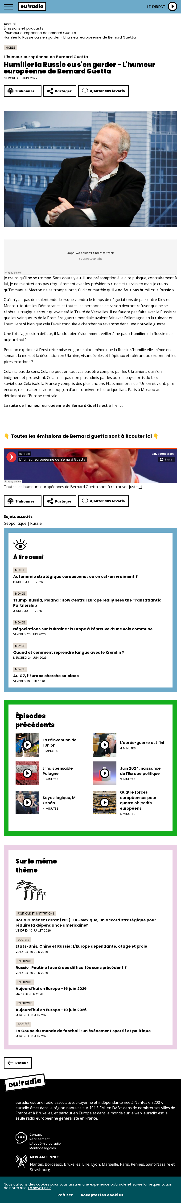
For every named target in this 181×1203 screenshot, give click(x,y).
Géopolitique (15, 523)
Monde (10, 48)
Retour (21, 1063)
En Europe (24, 961)
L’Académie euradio (45, 1143)
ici (120, 405)
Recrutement (39, 1139)
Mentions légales (42, 1148)
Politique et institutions (35, 913)
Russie (36, 523)
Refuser (65, 1195)
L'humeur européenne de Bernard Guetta (40, 32)
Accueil (10, 23)
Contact (35, 1134)
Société (23, 940)
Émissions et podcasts (23, 28)
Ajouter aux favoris (107, 91)
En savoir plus (39, 1188)
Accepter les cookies (101, 1195)
